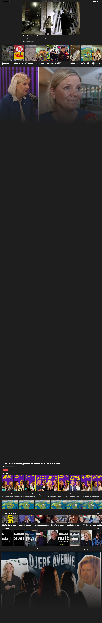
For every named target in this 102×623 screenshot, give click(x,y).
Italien (24, 41)
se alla (98, 473)
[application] (51, 18)
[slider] (51, 34)
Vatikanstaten (28, 41)
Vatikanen (32, 41)
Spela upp (5, 470)
